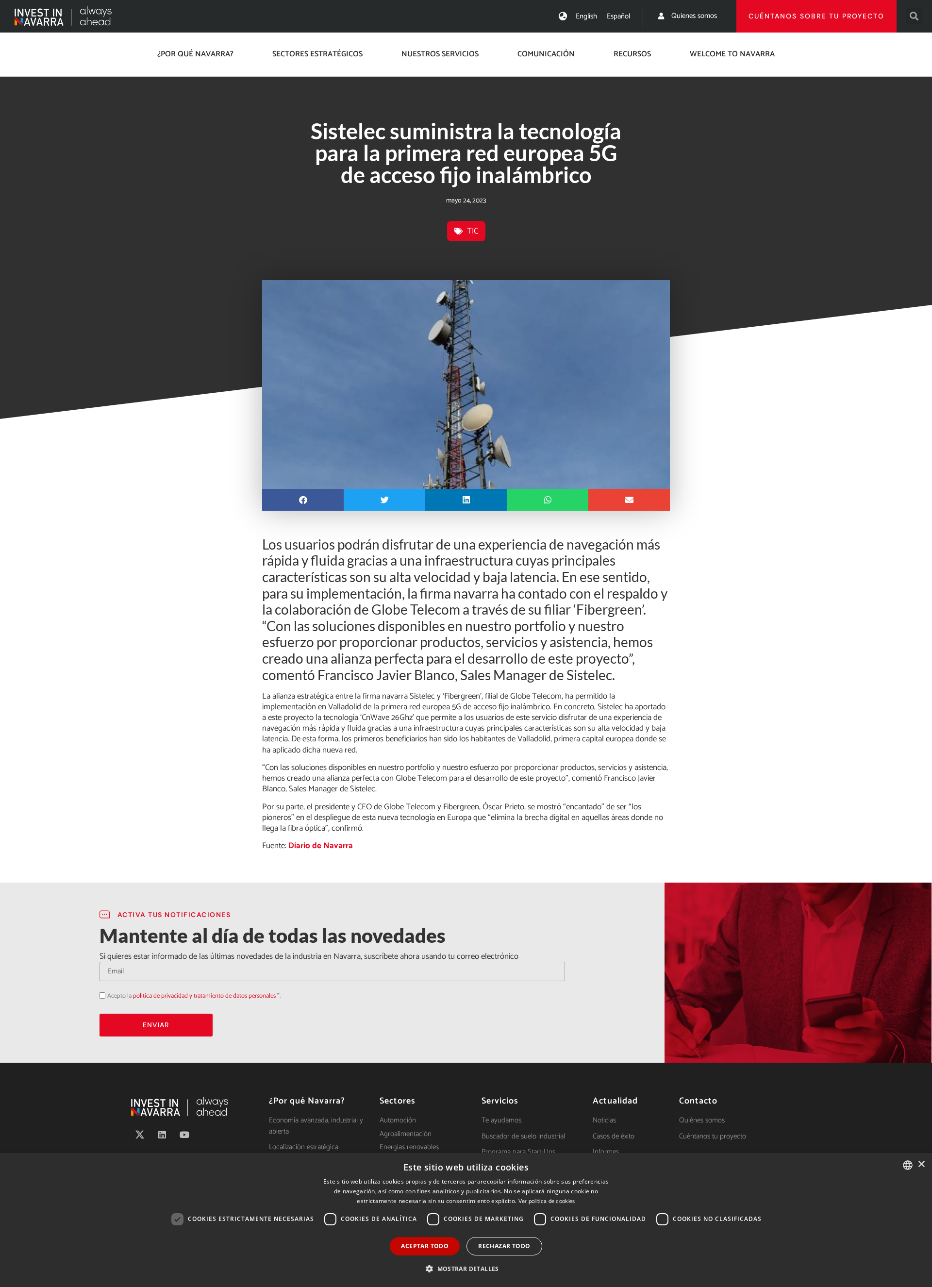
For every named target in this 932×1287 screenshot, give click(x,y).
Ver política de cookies (546, 1201)
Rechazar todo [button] (504, 1246)
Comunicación (546, 54)
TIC (472, 231)
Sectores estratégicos (317, 54)
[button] (914, 16)
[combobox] (908, 1165)
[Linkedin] (162, 1134)
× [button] (921, 1164)
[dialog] (466, 1220)
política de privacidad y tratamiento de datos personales (204, 996)
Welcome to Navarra (732, 54)
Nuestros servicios (440, 54)
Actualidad (615, 1101)
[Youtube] (184, 1134)
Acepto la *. (194, 996)
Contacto (698, 1101)
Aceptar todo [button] (425, 1246)
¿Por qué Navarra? (195, 54)
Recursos (632, 54)
